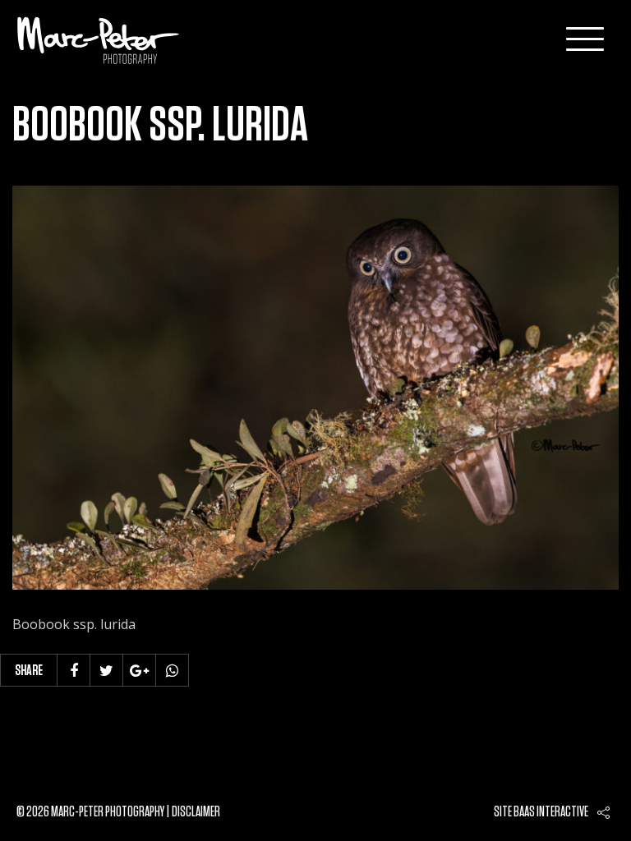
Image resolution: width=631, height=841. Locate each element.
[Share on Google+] (139, 670)
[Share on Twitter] (106, 670)
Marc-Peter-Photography (98, 40)
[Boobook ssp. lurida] (315, 388)
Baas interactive (551, 812)
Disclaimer (196, 812)
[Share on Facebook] (74, 670)
